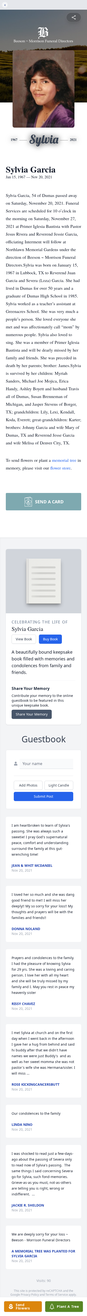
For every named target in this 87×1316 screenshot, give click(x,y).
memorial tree (64, 460)
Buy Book (50, 639)
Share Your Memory (32, 714)
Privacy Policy (30, 1295)
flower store (60, 468)
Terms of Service (56, 1295)
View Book (24, 639)
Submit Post (43, 796)
